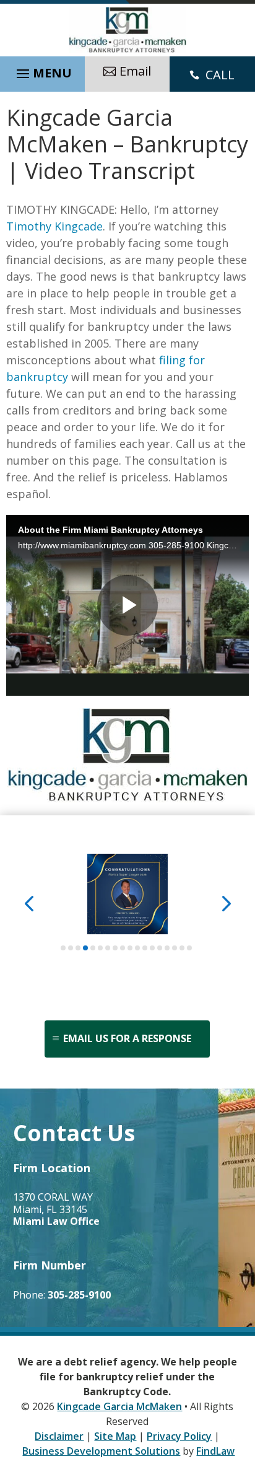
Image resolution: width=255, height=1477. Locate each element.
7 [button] (107, 947)
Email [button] (135, 71)
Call (220, 74)
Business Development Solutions (101, 1451)
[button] (42, 71)
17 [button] (181, 947)
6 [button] (100, 947)
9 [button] (122, 947)
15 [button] (167, 947)
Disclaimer (59, 1436)
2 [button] (70, 947)
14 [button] (159, 947)
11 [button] (137, 947)
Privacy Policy (179, 1436)
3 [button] (78, 947)
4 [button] (85, 947)
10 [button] (129, 947)
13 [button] (152, 947)
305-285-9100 (79, 1295)
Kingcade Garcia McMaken (119, 1406)
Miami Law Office (56, 1221)
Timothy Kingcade (54, 226)
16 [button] (174, 947)
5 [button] (92, 947)
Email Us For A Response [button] (127, 1038)
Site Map (115, 1436)
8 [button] (115, 947)
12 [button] (144, 947)
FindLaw (215, 1451)
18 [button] (189, 947)
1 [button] (63, 947)
